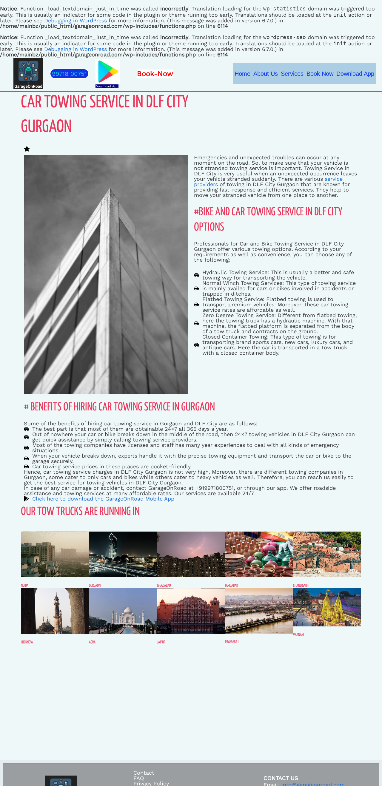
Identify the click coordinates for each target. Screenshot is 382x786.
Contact (143, 773)
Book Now (319, 73)
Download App (107, 86)
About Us (265, 73)
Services (292, 73)
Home (242, 73)
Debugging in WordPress (75, 20)
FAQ (138, 778)
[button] (69, 74)
